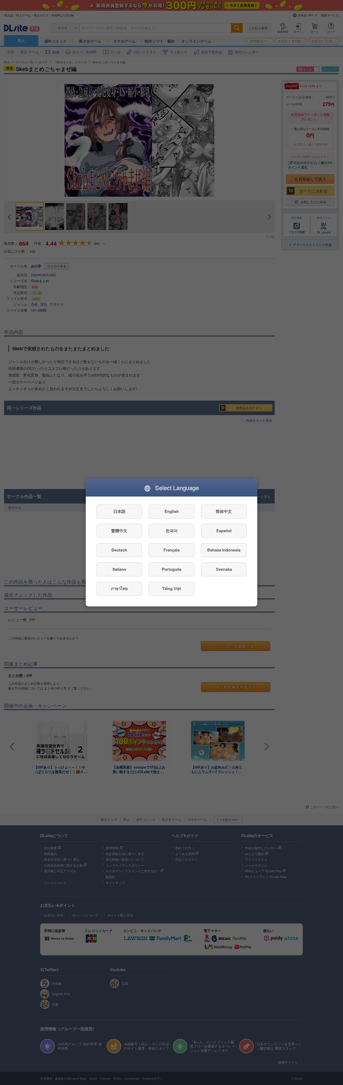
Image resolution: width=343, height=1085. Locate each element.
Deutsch (119, 550)
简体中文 (224, 511)
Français (171, 550)
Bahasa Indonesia (223, 550)
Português (171, 569)
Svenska (224, 569)
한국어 (172, 531)
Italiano (119, 569)
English (172, 511)
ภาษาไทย (119, 589)
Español (224, 531)
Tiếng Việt (171, 589)
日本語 (119, 511)
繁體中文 (119, 531)
